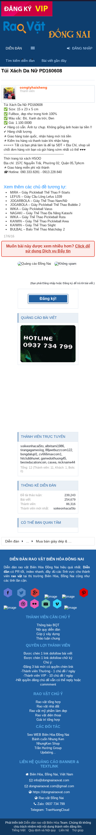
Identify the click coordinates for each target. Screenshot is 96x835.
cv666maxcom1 (50, 454)
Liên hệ (64, 830)
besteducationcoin (33, 462)
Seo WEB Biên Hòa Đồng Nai (48, 735)
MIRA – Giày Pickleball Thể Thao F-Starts (40, 192)
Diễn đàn (14, 48)
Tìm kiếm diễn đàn (20, 61)
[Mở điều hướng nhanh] (88, 541)
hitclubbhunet (29, 458)
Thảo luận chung (48, 638)
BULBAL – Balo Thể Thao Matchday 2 (37, 229)
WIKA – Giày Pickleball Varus (31, 209)
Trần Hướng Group (48, 748)
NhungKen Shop (48, 743)
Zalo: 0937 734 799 (51, 804)
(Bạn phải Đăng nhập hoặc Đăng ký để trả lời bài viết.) (62, 283)
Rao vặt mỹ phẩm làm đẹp (48, 711)
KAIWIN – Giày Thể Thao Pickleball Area (39, 221)
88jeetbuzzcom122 (58, 450)
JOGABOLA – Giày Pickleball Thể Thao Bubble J (45, 205)
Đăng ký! (48, 298)
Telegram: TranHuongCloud (50, 810)
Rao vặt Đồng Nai (51, 798)
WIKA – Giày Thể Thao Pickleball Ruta (37, 217)
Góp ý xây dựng (48, 634)
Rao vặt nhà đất (48, 706)
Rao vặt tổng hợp (48, 702)
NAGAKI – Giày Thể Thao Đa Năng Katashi (41, 213)
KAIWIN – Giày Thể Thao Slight (33, 225)
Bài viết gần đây (54, 61)
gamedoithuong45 (53, 458)
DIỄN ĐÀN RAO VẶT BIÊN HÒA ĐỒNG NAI (47, 559)
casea (52, 462)
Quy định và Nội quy (42, 830)
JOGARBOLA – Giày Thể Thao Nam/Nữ (38, 201)
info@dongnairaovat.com (51, 780)
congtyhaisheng (33, 87)
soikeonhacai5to (32, 446)
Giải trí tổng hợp (48, 719)
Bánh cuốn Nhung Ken (48, 739)
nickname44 (66, 462)
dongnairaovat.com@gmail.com (51, 786)
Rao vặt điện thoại (48, 715)
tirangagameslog (32, 450)
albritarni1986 (54, 446)
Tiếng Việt (18, 830)
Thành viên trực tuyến (43, 437)
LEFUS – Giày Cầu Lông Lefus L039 (36, 196)
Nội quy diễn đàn (48, 629)
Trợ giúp (77, 830)
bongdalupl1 (28, 454)
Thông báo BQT (48, 625)
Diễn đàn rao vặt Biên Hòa (41, 822)
